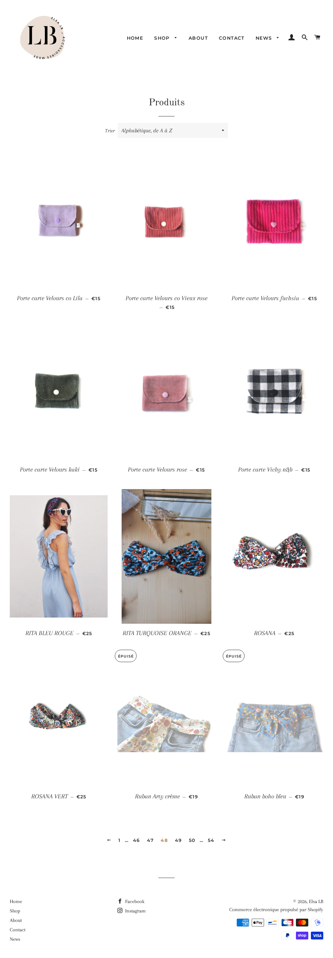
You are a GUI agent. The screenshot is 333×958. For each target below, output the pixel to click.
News (265, 38)
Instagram (135, 911)
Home (135, 38)
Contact (232, 38)
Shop (162, 38)
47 (150, 840)
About (198, 38)
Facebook (134, 901)
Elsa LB (316, 901)
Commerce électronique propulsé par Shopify (276, 909)
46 (136, 840)
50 (192, 840)
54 (211, 840)
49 (178, 840)
